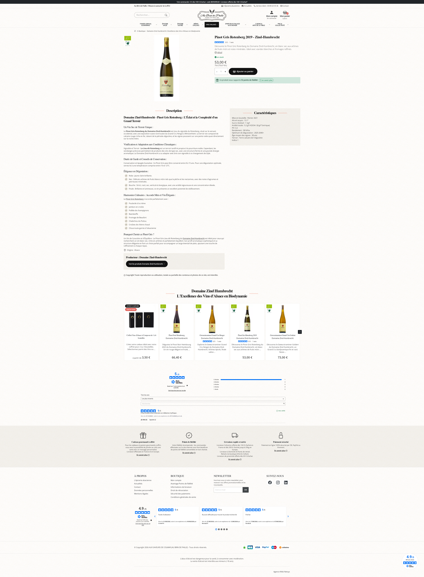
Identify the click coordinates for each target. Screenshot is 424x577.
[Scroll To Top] (420, 573)
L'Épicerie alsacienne (231, 6)
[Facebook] (270, 482)
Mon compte (176, 480)
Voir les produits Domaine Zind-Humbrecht (146, 264)
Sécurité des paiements (180, 493)
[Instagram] (277, 482)
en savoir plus (267, 80)
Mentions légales (141, 493)
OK (245, 490)
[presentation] (300, 332)
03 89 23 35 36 (267, 6)
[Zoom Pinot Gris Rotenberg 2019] (166, 68)
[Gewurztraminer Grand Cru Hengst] (212, 318)
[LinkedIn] (285, 482)
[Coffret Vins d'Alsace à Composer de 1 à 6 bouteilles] (141, 318)
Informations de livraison (181, 487)
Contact (286, 6)
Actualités (248, 6)
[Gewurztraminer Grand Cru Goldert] (282, 318)
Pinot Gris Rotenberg (135, 199)
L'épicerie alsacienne (142, 480)
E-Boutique (141, 31)
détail (219, 52)
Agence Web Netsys (282, 571)
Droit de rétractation (179, 490)
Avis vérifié (281, 411)
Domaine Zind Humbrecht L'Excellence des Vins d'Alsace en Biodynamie (173, 31)
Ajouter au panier (245, 71)
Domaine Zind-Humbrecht (194, 238)
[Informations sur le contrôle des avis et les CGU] (187, 385)
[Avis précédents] (154, 516)
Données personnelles (143, 490)
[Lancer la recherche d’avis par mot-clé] (284, 404)
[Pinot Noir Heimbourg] (176, 318)
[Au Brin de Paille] (135, 31)
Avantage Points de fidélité (182, 483)
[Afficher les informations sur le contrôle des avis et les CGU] (151, 520)
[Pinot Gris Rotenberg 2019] (247, 318)
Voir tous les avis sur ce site (177, 390)
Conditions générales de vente (183, 497)
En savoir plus (142, 455)
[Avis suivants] (288, 516)
